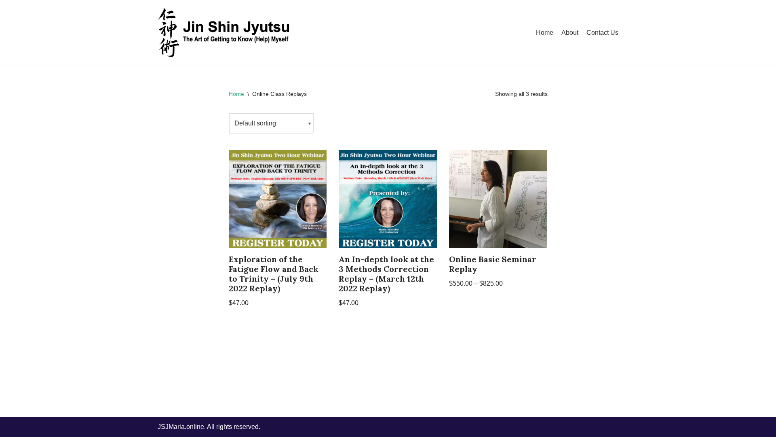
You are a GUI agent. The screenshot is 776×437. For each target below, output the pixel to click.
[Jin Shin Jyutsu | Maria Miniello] (224, 32)
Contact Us (602, 32)
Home (544, 32)
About (569, 32)
